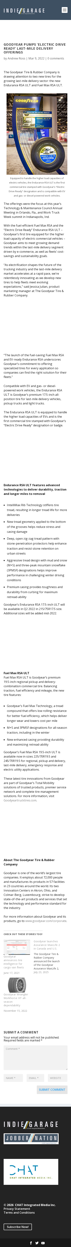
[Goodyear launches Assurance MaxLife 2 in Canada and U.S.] (49, 957)
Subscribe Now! (18, 1227)
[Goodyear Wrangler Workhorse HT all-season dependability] (17, 985)
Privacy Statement (17, 1209)
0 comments (56, 58)
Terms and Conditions (19, 1213)
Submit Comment (52, 1090)
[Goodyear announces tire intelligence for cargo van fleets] (17, 947)
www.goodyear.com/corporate (45, 921)
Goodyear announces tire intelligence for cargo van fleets (14, 962)
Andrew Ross (16, 58)
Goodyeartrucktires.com (20, 800)
